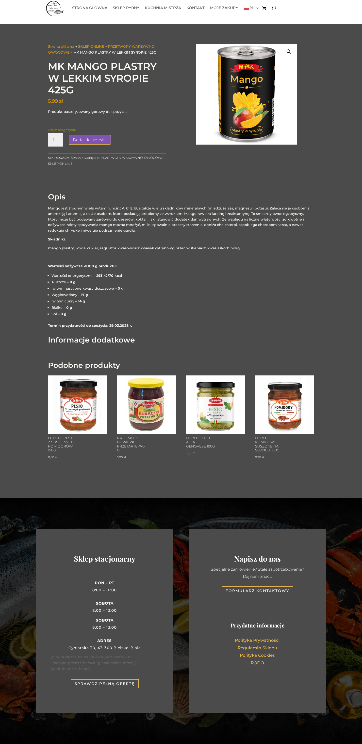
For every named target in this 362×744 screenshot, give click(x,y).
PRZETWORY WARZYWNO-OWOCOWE (132, 158)
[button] (288, 51)
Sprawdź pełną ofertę (105, 683)
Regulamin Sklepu (257, 647)
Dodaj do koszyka (90, 139)
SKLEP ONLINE (91, 46)
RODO (257, 662)
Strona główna (61, 46)
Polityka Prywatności (257, 640)
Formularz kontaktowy (257, 590)
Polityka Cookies (257, 655)
